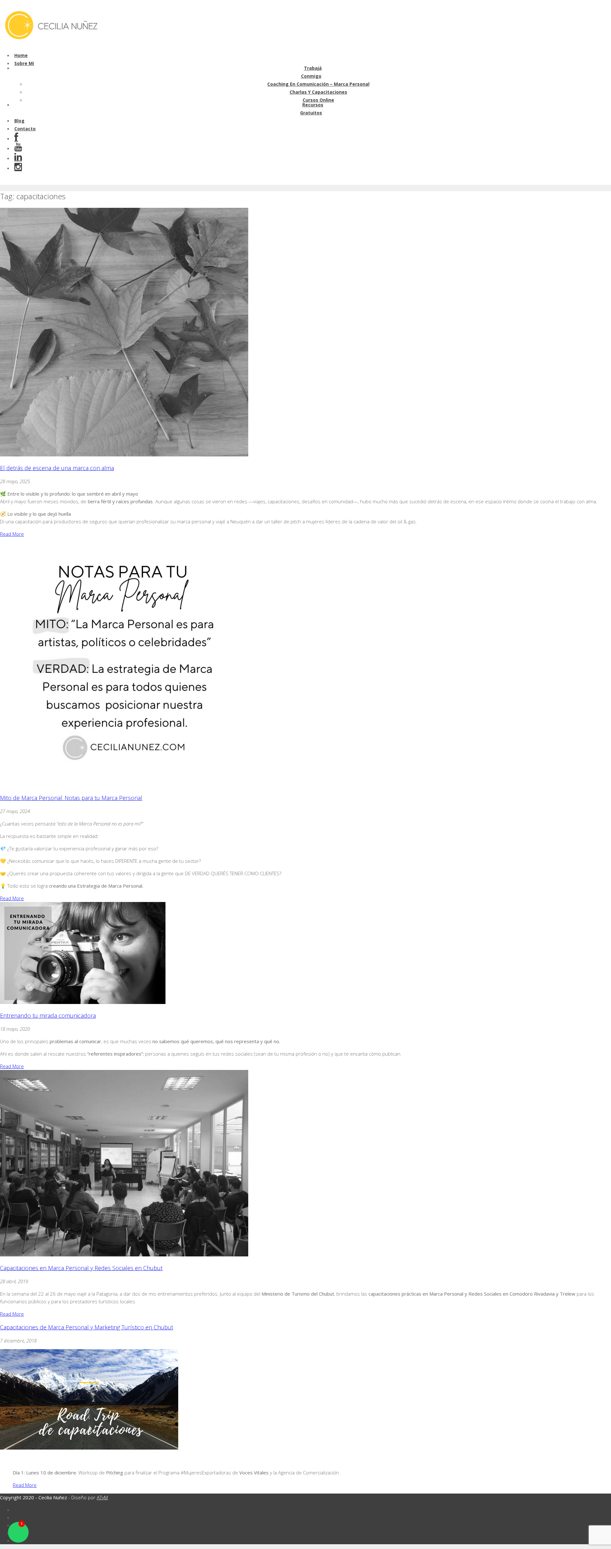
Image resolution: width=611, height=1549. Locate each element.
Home (21, 55)
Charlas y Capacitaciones (318, 92)
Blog (19, 121)
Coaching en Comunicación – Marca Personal (318, 84)
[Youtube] (18, 148)
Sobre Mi (24, 63)
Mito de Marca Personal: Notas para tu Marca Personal (71, 798)
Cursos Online (318, 100)
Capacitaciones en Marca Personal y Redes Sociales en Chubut (81, 1268)
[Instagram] (18, 168)
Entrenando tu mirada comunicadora (48, 1015)
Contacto (25, 129)
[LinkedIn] (18, 158)
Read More (12, 534)
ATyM (102, 1497)
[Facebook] (16, 138)
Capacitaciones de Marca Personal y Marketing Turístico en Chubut (86, 1327)
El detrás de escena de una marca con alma (57, 468)
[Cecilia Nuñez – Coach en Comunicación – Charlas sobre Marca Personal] (50, 43)
